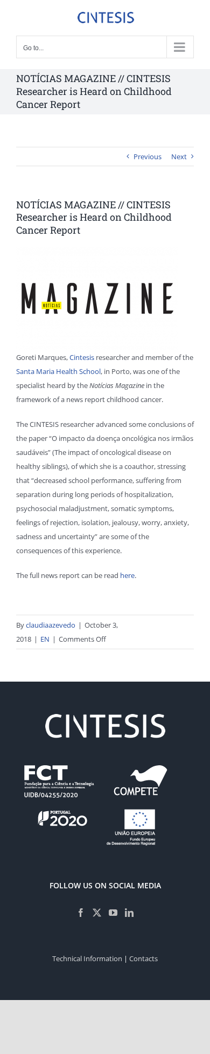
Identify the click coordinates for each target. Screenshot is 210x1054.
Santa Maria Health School (58, 371)
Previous (148, 156)
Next (179, 156)
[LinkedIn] (129, 912)
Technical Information (87, 958)
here (127, 575)
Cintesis (81, 357)
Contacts (143, 958)
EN (45, 639)
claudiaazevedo (50, 625)
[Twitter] (97, 912)
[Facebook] (80, 912)
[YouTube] (113, 912)
